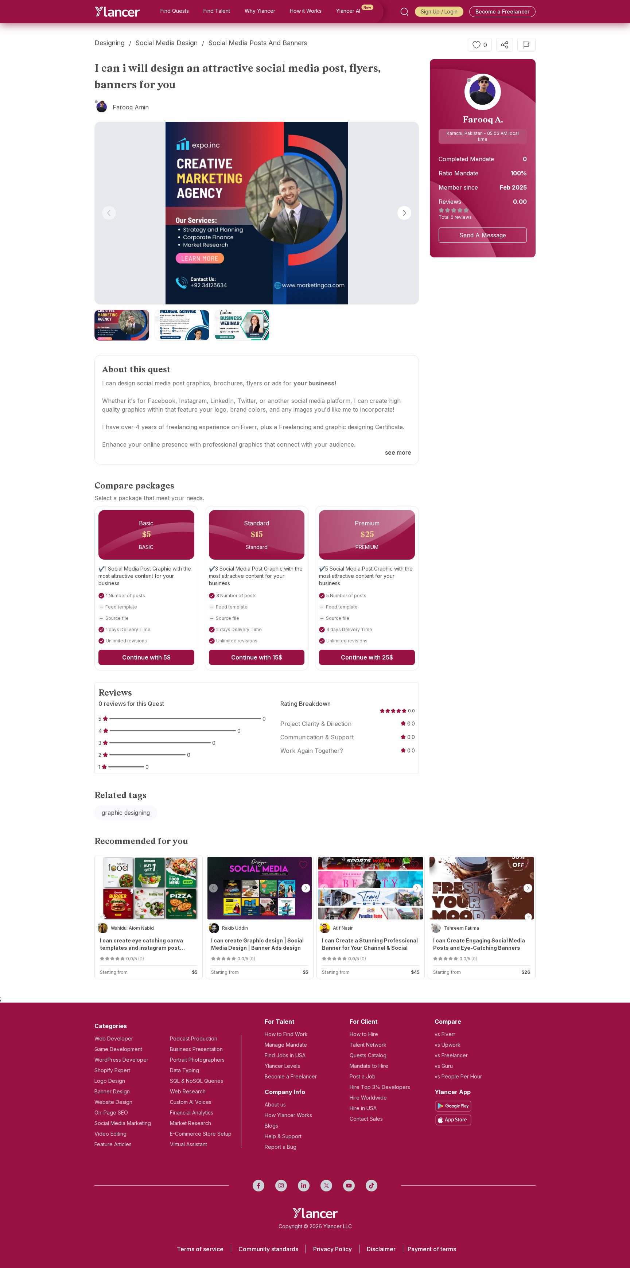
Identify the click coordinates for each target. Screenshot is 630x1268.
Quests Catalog (368, 1055)
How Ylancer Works (288, 1115)
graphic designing (126, 812)
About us (275, 1104)
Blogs (271, 1126)
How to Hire (364, 1034)
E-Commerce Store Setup (201, 1134)
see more (398, 452)
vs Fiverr (445, 1034)
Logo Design (109, 1081)
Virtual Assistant (188, 1144)
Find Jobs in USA (285, 1055)
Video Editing (110, 1134)
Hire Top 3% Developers (380, 1087)
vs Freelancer (451, 1055)
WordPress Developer (121, 1060)
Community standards (268, 1249)
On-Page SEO (111, 1112)
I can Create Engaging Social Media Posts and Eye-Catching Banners (479, 944)
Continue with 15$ (256, 657)
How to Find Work (286, 1034)
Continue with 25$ (367, 657)
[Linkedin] (304, 1185)
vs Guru (444, 1066)
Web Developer (113, 1038)
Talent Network (368, 1045)
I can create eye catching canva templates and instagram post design (141, 944)
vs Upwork (447, 1045)
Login (451, 11)
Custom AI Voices (190, 1102)
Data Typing (184, 1070)
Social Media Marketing (122, 1123)
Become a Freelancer (502, 11)
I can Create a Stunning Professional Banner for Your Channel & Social (370, 944)
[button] (109, 213)
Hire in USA (363, 1108)
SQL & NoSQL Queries (196, 1081)
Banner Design (112, 1091)
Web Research (188, 1091)
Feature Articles (113, 1144)
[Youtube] (349, 1185)
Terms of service (200, 1249)
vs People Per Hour (458, 1076)
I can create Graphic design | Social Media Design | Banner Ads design (257, 944)
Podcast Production (193, 1038)
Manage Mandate (286, 1045)
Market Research (190, 1123)
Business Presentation (196, 1049)
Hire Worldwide (368, 1097)
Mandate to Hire (369, 1066)
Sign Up (430, 11)
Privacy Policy (332, 1249)
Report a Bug (280, 1147)
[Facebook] (258, 1185)
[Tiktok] (371, 1185)
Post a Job (363, 1076)
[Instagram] (281, 1185)
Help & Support (283, 1136)
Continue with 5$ (146, 657)
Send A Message (482, 235)
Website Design (113, 1102)
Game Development (118, 1049)
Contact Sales (366, 1119)
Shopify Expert (112, 1070)
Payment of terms (432, 1249)
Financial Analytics (191, 1112)
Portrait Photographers (197, 1060)
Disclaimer (381, 1249)
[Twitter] (326, 1185)
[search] (404, 11)
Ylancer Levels (282, 1066)
